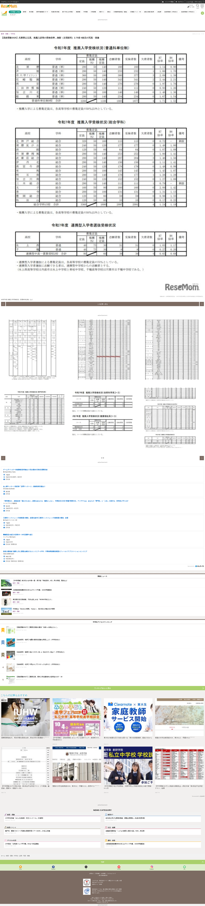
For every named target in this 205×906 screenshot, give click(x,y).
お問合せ (91, 873)
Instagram (152, 868)
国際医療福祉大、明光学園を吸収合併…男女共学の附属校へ (23, 738)
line (184, 868)
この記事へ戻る (102, 304)
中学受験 (85, 11)
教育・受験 (11, 814)
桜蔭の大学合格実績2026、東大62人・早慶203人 (172, 738)
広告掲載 (97, 873)
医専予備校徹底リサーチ (42, 11)
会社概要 (103, 873)
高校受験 (78, 11)
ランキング (12, 14)
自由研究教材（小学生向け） (171, 11)
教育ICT (110, 814)
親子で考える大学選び (67, 11)
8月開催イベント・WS (135, 11)
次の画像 (202, 304)
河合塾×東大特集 (55, 11)
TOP (102, 862)
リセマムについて (111, 873)
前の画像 (3, 304)
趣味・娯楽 (111, 840)
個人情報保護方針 (103, 875)
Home (20, 868)
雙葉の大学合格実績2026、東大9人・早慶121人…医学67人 (74, 786)
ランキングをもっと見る (102, 688)
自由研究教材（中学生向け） (188, 11)
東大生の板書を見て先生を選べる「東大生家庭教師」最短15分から (128, 738)
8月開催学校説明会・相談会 (120, 11)
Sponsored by (191, 566)
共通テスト (101, 11)
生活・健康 (111, 827)
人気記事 (159, 11)
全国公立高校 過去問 (149, 11)
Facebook (53, 868)
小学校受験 (93, 11)
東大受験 (31, 11)
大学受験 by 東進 (15, 12)
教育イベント (11, 827)
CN (193, 7)
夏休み (109, 11)
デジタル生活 (11, 840)
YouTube (119, 868)
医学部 (24, 11)
